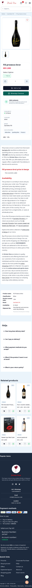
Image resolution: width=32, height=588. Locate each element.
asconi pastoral (24, 226)
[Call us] (27, 582)
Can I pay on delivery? (12, 339)
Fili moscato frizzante (8, 405)
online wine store (7, 193)
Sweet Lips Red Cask (8, 226)
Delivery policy (28, 586)
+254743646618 (16, 491)
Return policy (21, 586)
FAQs (17, 564)
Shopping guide (6, 573)
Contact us (19, 567)
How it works (20, 573)
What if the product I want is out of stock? (15, 358)
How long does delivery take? (15, 331)
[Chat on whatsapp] (27, 577)
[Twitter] (19, 484)
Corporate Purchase (22, 561)
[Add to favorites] (9, 411)
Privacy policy (13, 586)
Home (3, 14)
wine (5, 119)
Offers (3, 567)
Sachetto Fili (10, 14)
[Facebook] (16, 484)
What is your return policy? (14, 367)
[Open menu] (29, 3)
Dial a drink (5, 278)
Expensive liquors (6, 570)
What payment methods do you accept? (15, 348)
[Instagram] (12, 484)
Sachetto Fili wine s (19, 219)
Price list (3, 561)
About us (19, 570)
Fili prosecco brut (21, 14)
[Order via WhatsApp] (13, 411)
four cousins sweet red (21, 223)
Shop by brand (5, 564)
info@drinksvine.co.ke (16, 497)
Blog (2, 576)
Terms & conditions (4, 586)
